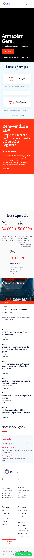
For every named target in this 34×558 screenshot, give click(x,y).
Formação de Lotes (23, 531)
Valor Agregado (22, 516)
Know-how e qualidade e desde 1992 (17, 58)
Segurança (5, 516)
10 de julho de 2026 (7, 414)
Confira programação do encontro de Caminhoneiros (17, 382)
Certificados (5, 521)
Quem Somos (6, 510)
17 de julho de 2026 (7, 400)
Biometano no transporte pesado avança (16, 396)
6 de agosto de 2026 (7, 354)
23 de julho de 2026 (7, 385)
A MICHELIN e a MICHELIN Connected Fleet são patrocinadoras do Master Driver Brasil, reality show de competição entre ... (16, 317)
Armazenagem (22, 525)
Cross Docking (22, 528)
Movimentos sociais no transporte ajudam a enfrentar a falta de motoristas (16, 366)
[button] (17, 115)
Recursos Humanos (7, 519)
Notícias (4, 306)
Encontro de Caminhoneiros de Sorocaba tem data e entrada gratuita (15, 349)
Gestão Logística (22, 513)
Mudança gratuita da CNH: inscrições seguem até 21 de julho (16, 411)
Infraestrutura (6, 513)
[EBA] (6, 4)
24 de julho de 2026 (7, 371)
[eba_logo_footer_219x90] (11, 475)
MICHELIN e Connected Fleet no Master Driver (14, 311)
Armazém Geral (22, 510)
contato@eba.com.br (8, 497)
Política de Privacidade (8, 555)
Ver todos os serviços (24, 536)
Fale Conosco (6, 524)
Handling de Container (24, 533)
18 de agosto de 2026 (7, 337)
